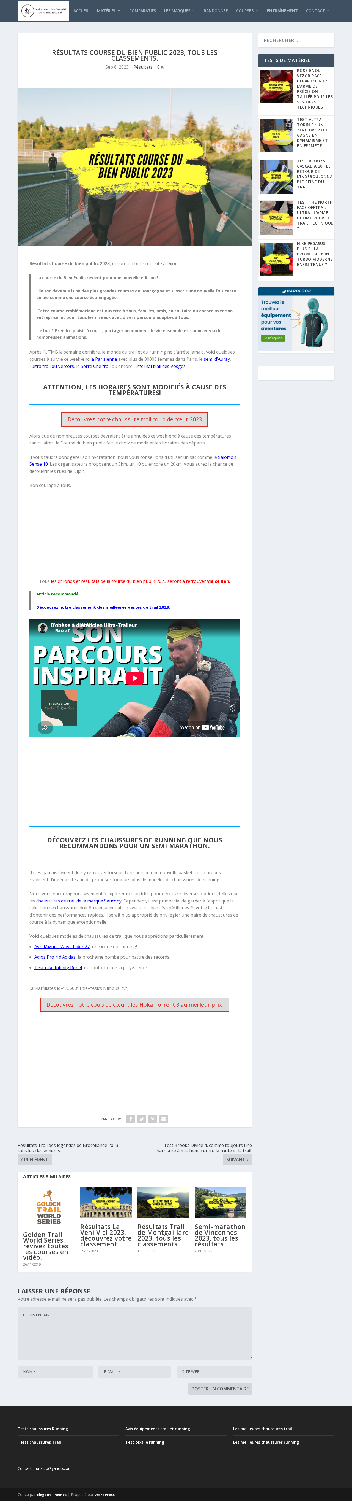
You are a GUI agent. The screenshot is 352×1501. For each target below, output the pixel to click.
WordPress (105, 1494)
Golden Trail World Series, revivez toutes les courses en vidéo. (45, 1246)
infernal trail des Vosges (161, 366)
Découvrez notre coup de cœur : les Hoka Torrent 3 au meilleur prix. (134, 1004)
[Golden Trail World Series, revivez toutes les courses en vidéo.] (49, 1206)
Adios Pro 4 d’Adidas (55, 957)
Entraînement (282, 11)
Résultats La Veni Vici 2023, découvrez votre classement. (106, 1235)
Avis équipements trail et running (157, 1428)
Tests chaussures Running (43, 1428)
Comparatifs (142, 11)
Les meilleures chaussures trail (262, 1428)
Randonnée (216, 11)
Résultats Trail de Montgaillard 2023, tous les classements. (163, 1235)
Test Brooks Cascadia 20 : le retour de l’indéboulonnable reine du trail (314, 174)
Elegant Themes (52, 1494)
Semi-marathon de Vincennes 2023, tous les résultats (220, 1235)
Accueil (81, 11)
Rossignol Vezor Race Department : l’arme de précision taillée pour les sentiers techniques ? (315, 89)
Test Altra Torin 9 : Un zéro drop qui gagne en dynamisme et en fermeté (313, 132)
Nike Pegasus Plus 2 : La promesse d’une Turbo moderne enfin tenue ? (315, 254)
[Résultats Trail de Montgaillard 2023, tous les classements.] (163, 1203)
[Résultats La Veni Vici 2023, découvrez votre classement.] (106, 1203)
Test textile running (144, 1442)
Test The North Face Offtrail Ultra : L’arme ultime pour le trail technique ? (315, 215)
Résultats (143, 67)
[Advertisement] (134, 533)
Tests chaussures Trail (39, 1442)
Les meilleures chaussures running (266, 1442)
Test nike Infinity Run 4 (58, 967)
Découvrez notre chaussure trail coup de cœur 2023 (135, 419)
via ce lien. (218, 581)
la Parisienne (103, 359)
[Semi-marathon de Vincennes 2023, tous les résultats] (220, 1203)
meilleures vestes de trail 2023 (137, 607)
